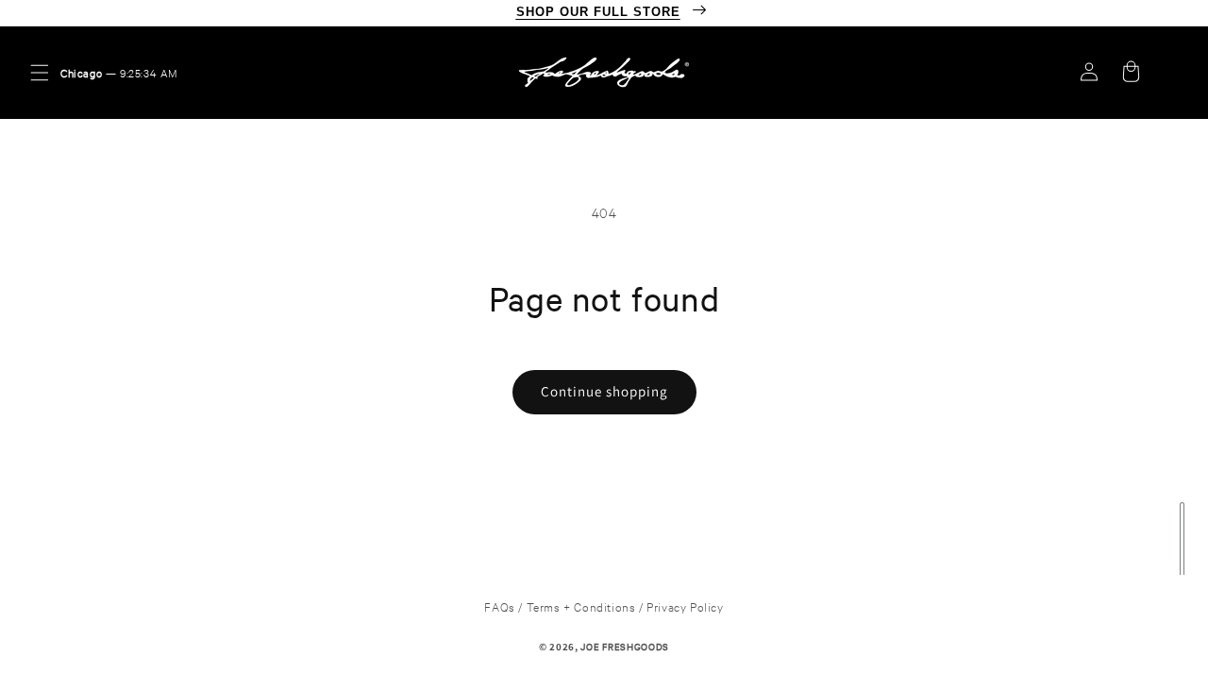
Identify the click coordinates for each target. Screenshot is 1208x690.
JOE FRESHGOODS (624, 646)
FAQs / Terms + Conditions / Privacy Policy (603, 605)
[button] (39, 72)
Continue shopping (604, 391)
